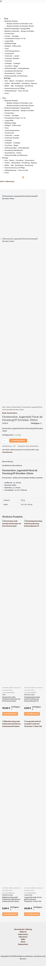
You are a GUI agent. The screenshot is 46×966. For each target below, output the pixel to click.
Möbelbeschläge (10, 43)
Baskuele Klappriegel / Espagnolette (17, 28)
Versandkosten (7, 452)
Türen (7, 48)
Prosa (7, 93)
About (23, 942)
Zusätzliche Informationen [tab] (12, 465)
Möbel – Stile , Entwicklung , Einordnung (19, 86)
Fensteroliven (9, 33)
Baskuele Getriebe (11, 21)
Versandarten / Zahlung (23, 929)
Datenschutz (23, 934)
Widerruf (23, 932)
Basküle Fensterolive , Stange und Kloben (19, 31)
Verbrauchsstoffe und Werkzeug (16, 76)
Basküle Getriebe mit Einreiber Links (19, 23)
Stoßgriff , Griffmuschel (13, 46)
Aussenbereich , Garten (13, 73)
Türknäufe (8, 61)
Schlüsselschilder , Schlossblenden (17, 68)
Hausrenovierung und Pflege (15, 88)
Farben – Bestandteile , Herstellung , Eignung (21, 83)
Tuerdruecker (9, 53)
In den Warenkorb (18, 440)
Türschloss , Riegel (11, 66)
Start (4, 407)
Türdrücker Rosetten (12, 58)
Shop (6, 19)
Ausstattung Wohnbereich (14, 71)
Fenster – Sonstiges (12, 36)
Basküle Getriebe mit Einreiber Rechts (20, 26)
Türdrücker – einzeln (12, 56)
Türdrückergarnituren (12, 51)
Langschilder (9, 41)
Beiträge (7, 78)
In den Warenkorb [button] (10, 714)
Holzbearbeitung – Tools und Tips (16, 91)
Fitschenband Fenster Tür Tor (15, 38)
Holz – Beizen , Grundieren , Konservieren (19, 81)
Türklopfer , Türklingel (12, 63)
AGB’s (23, 939)
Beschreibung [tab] (7, 461)
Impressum (23, 937)
